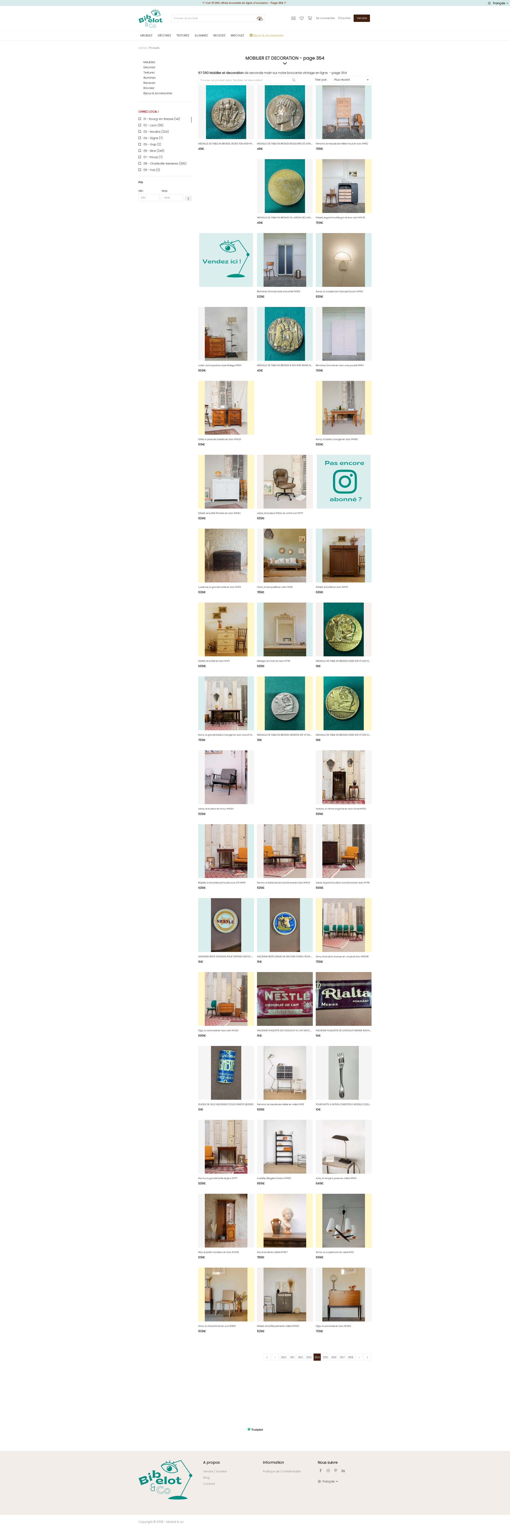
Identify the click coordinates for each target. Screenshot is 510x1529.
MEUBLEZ (146, 35)
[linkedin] (343, 1470)
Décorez (149, 67)
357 (342, 1357)
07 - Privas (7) (153, 157)
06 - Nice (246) (153, 151)
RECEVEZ (219, 35)
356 (333, 1357)
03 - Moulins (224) (156, 132)
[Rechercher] (259, 18)
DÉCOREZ (164, 35)
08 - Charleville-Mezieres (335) (164, 164)
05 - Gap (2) (152, 144)
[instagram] (328, 1470)
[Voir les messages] (294, 18)
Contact (209, 1484)
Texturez (149, 72)
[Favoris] (302, 18)
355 (325, 1357)
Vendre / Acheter (215, 1471)
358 (350, 1357)
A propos (211, 1462)
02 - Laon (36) (153, 125)
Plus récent (342, 80)
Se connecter (325, 18)
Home (142, 48)
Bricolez (148, 88)
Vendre (362, 18)
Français (499, 3)
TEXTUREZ (183, 35)
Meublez (149, 62)
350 (283, 1357)
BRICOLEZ (237, 35)
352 (300, 1357)
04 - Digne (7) (153, 138)
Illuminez (149, 78)
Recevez (149, 83)
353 (308, 1357)
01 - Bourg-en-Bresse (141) (161, 119)
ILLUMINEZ (201, 35)
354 (317, 1357)
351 (292, 1357)
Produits (154, 48)
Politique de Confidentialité (282, 1471)
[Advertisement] (165, 265)
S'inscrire (344, 18)
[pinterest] (335, 1470)
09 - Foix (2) (151, 170)
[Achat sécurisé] (310, 18)
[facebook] (320, 1470)
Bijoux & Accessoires (157, 93)
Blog (206, 1478)
